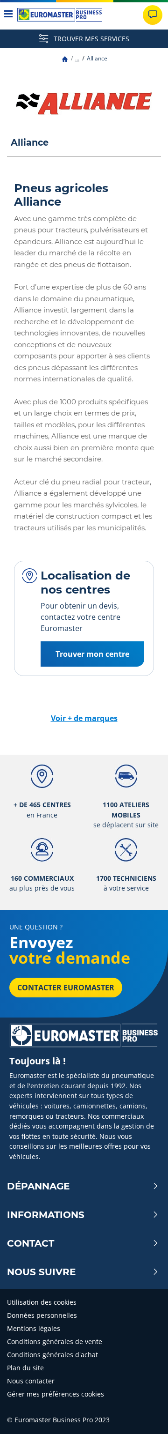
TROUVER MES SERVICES (90, 38)
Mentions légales (33, 1328)
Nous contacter (31, 1380)
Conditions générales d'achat (52, 1354)
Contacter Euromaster (65, 987)
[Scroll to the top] (143, 1414)
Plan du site (25, 1367)
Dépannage (38, 1186)
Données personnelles (42, 1315)
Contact (30, 1243)
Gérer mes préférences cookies (55, 1393)
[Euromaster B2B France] (59, 15)
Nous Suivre (41, 1272)
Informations (45, 1214)
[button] (77, 58)
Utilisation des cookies (42, 1302)
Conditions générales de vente (54, 1341)
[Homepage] (65, 58)
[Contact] (152, 15)
